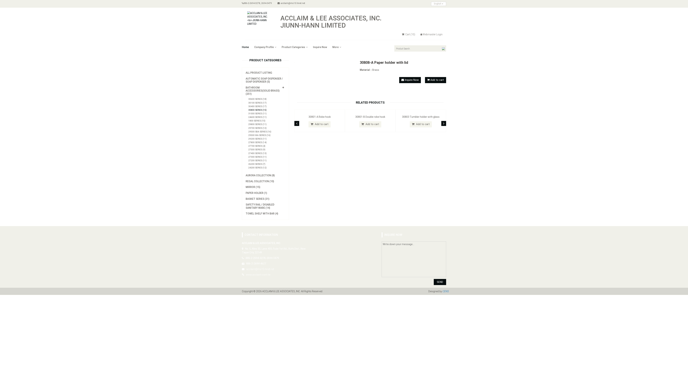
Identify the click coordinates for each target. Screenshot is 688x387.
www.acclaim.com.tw (258, 274)
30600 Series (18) (257, 99)
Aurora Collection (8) (260, 175)
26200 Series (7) (256, 164)
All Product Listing (259, 72)
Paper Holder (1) (256, 193)
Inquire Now (320, 47)
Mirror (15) (253, 187)
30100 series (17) (257, 103)
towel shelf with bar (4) (262, 213)
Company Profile (264, 47)
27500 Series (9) (256, 149)
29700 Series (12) (257, 128)
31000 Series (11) (257, 113)
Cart (410, 34)
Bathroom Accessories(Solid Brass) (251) (263, 90)
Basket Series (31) (257, 198)
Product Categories (293, 47)
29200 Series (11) (257, 139)
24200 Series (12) (257, 167)
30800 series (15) (257, 110)
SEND (440, 282)
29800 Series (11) (257, 124)
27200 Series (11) (257, 160)
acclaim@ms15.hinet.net (293, 3)
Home (245, 47)
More (335, 47)
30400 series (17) (257, 106)
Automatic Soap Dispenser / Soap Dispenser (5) (264, 80)
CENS (446, 291)
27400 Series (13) (257, 153)
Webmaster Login (433, 34)
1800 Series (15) (256, 121)
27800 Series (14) (257, 142)
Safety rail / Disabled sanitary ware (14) (260, 206)
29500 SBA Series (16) (259, 131)
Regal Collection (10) (260, 181)
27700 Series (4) (256, 146)
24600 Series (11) (257, 117)
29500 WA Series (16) (259, 135)
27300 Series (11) (257, 157)
